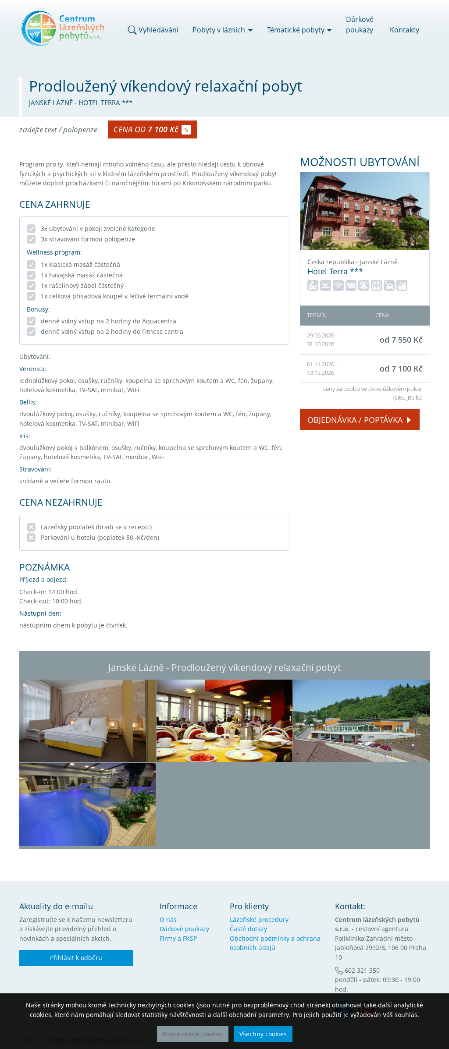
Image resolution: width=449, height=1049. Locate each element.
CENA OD (146, 129)
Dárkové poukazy (360, 24)
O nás (168, 919)
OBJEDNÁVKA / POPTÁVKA (355, 420)
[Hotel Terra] (364, 211)
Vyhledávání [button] (157, 30)
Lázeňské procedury (259, 919)
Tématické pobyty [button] (295, 30)
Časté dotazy (248, 929)
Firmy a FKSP (178, 938)
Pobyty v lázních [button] (218, 30)
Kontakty (404, 30)
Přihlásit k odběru (76, 957)
